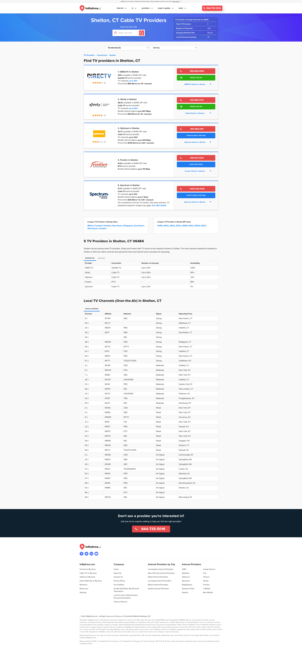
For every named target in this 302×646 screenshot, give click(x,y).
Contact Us (118, 577)
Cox (204, 573)
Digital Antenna (91, 309)
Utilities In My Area (87, 577)
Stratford (107, 226)
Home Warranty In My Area (91, 581)
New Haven (117, 226)
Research (83, 585)
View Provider (196, 164)
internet (120, 8)
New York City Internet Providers (161, 573)
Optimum (186, 577)
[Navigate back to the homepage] (90, 8)
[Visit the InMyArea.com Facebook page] (81, 554)
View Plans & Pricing (196, 135)
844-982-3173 (197, 100)
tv (133, 8)
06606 (184, 226)
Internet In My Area (87, 569)
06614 (172, 226)
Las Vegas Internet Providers (159, 581)
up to (133, 81)
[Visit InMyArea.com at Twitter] (86, 554)
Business (101, 258)
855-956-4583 (197, 71)
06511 (178, 226)
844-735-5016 (213, 8)
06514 (203, 226)
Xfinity (205, 581)
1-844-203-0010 (197, 188)
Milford (90, 226)
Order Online (196, 78)
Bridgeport (128, 226)
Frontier (206, 585)
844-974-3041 (197, 158)
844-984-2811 (197, 129)
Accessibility (119, 585)
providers (146, 8)
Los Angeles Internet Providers (160, 569)
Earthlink (185, 573)
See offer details (159, 205)
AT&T (184, 569)
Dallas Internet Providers (158, 577)
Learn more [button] (176, 1)
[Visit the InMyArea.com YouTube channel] (96, 554)
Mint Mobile (208, 592)
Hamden (103, 228)
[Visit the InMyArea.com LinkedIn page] (91, 554)
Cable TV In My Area (88, 573)
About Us (117, 573)
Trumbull (98, 226)
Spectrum (186, 581)
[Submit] (141, 32)
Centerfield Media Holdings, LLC (137, 616)
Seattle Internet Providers (158, 588)
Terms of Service (120, 602)
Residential (90, 258)
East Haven (139, 226)
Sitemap (83, 592)
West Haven (92, 228)
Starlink (185, 592)
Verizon (206, 577)
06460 (160, 226)
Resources (84, 588)
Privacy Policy (119, 581)
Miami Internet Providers (158, 585)
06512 (191, 226)
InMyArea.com (92, 616)
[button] (99, 83)
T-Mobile (206, 588)
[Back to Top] (298, 642)
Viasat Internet (209, 569)
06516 (197, 226)
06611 (166, 226)
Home (116, 569)
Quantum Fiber (188, 588)
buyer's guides (164, 8)
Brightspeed (187, 585)
